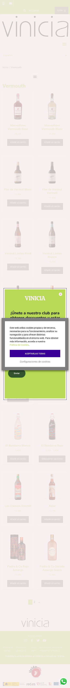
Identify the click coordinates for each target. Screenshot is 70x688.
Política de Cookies (19, 344)
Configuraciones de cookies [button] (35, 361)
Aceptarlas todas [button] (35, 353)
